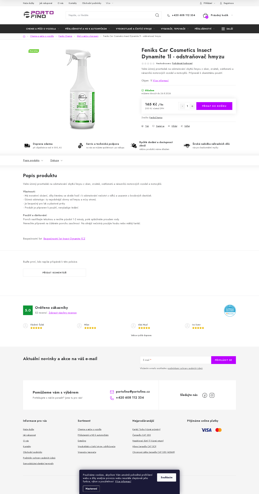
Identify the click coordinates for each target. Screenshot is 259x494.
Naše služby (28, 3)
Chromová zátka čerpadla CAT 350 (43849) (153, 452)
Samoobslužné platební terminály (38, 463)
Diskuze (54, 160)
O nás (60, 3)
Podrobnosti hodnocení (182, 63)
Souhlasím (166, 477)
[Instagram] (212, 395)
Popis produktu (31, 160)
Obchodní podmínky (91, 3)
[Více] (227, 28)
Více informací (123, 481)
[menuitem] (42, 28)
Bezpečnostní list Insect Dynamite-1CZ (64, 238)
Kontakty (73, 3)
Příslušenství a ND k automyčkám (93, 435)
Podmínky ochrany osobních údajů (39, 457)
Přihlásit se (223, 360)
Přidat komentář (55, 272)
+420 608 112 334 (183, 15)
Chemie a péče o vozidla (89, 429)
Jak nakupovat (46, 3)
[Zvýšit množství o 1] (192, 106)
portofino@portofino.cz (133, 391)
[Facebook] (204, 395)
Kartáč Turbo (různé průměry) (146, 429)
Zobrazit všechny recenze (63, 312)
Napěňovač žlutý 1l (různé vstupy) (148, 440)
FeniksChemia (155, 117)
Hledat (157, 15)
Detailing (82, 440)
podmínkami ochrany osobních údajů (185, 368)
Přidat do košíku (214, 106)
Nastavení (91, 488)
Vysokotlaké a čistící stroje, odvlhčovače (96, 446)
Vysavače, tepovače (87, 452)
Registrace (229, 3)
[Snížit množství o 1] (182, 106)
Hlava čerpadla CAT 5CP (144, 446)
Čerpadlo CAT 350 (141, 435)
